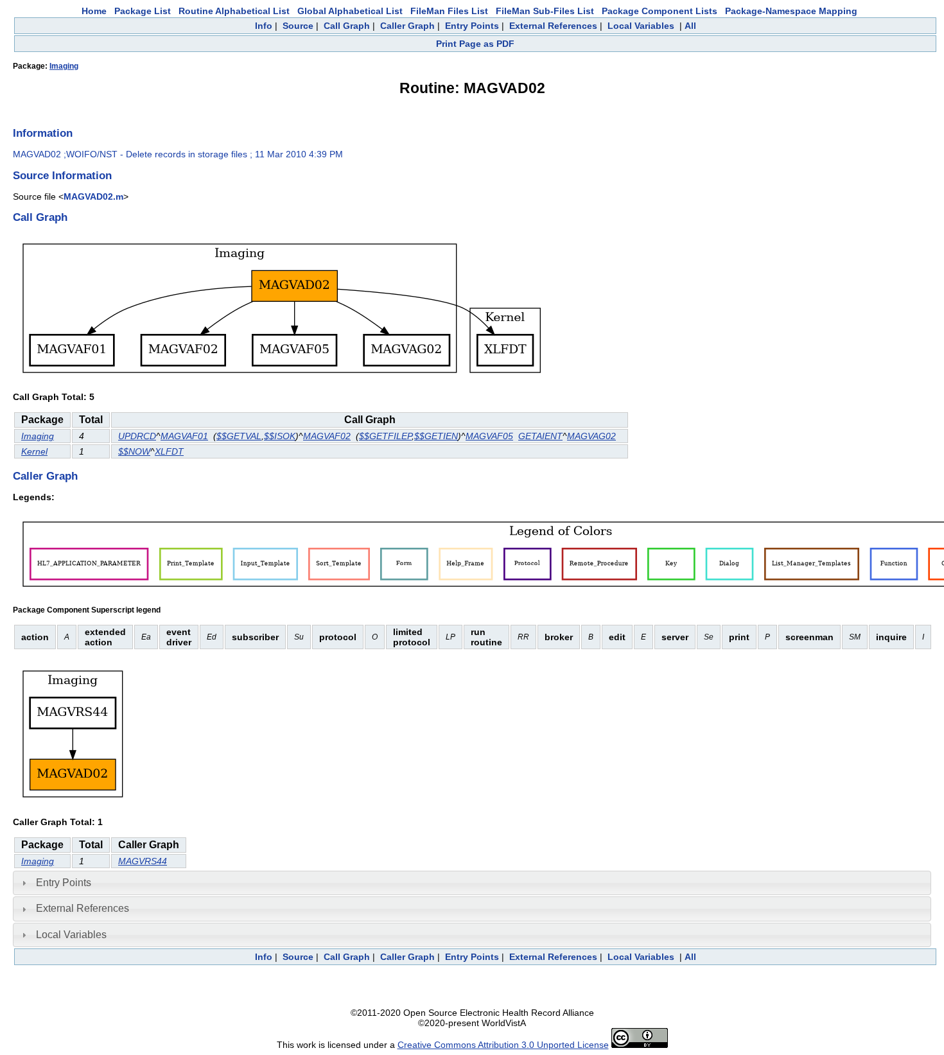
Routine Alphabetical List (234, 11)
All (690, 26)
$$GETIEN (436, 436)
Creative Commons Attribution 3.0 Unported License (503, 1045)
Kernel (34, 451)
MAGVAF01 (184, 436)
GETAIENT (540, 436)
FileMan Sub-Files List (545, 11)
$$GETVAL (238, 436)
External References (553, 26)
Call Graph (347, 26)
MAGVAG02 (591, 436)
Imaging (63, 66)
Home (94, 11)
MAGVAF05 (489, 436)
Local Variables (640, 26)
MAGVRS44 (142, 861)
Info (263, 26)
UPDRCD (137, 436)
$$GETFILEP (385, 436)
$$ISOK (279, 436)
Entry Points (472, 26)
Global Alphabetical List (350, 11)
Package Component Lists (659, 11)
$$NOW (134, 451)
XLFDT (169, 451)
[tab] (472, 883)
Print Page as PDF (475, 44)
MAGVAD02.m (93, 196)
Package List (142, 11)
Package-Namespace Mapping (791, 11)
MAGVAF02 (327, 436)
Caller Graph (407, 26)
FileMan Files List (449, 11)
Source (298, 26)
